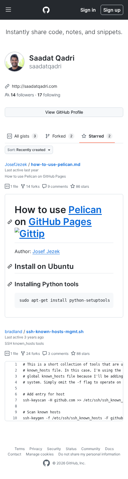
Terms (20, 448)
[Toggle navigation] (8, 10)
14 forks (32, 186)
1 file (14, 186)
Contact (14, 454)
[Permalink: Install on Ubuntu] (10, 266)
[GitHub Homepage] (46, 463)
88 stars (83, 353)
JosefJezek (16, 164)
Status (71, 448)
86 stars (82, 186)
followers (23, 94)
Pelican (85, 209)
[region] (64, 256)
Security (54, 448)
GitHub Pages (60, 221)
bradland (13, 331)
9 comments (57, 186)
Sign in (88, 10)
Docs (109, 448)
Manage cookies (40, 454)
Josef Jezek (46, 251)
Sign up (112, 10)
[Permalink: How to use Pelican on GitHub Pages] (10, 222)
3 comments (57, 353)
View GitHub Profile (64, 112)
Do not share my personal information (89, 454)
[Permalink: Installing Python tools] (10, 284)
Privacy (35, 448)
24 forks (32, 353)
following (49, 94)
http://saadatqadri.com (34, 86)
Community (90, 448)
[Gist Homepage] (46, 9)
